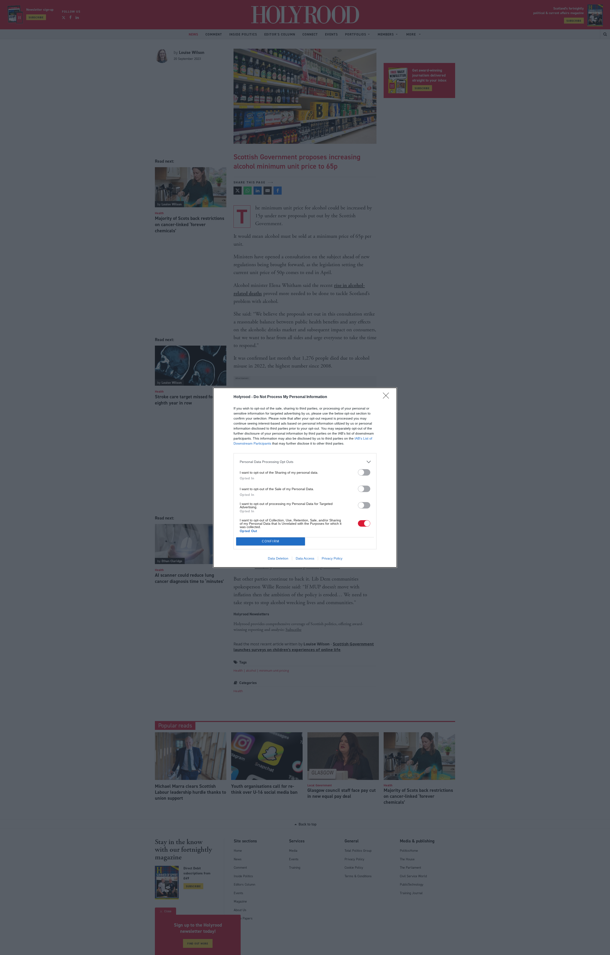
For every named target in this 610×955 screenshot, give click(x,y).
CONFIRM (271, 541)
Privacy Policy (332, 558)
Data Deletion (278, 558)
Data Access (305, 558)
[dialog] (305, 477)
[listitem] (305, 461)
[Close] (387, 397)
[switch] (364, 472)
